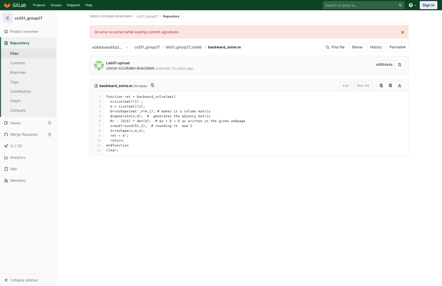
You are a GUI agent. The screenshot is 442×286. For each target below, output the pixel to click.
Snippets (73, 5)
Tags (14, 82)
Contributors (20, 91)
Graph (15, 101)
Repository (171, 16)
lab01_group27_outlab (184, 47)
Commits (17, 63)
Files (14, 53)
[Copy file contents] (381, 85)
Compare (18, 110)
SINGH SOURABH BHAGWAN (110, 16)
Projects (39, 5)
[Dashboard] (15, 5)
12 (99, 150)
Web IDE (363, 85)
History (376, 47)
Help (88, 5)
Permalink (398, 47)
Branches (18, 72)
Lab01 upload (118, 63)
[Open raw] (390, 85)
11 (99, 145)
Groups (56, 5)
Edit (346, 85)
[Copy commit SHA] (399, 64)
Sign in (429, 5)
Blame (357, 47)
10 (99, 140)
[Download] (399, 85)
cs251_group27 (147, 47)
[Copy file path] (152, 85)
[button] (28, 280)
